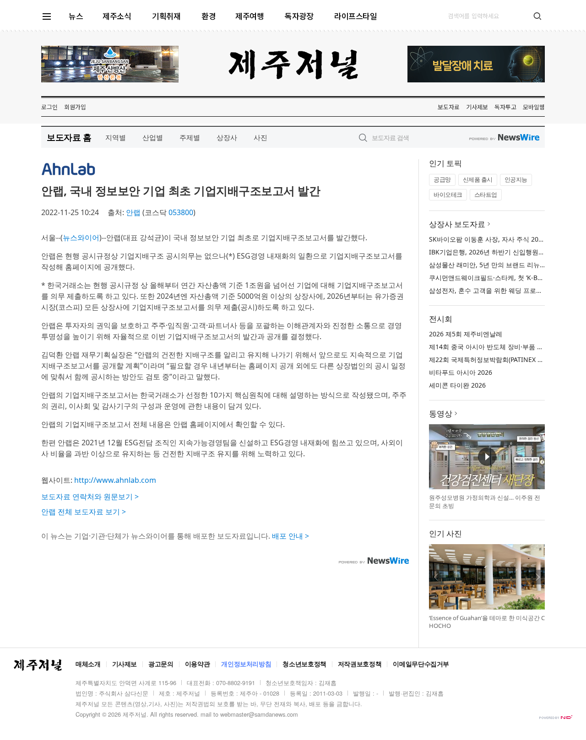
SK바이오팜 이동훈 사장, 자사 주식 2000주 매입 (498, 239)
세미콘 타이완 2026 (457, 385)
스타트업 (485, 194)
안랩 (133, 212)
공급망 (442, 179)
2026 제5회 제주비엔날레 (465, 333)
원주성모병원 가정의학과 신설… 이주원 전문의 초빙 (484, 501)
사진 (260, 137)
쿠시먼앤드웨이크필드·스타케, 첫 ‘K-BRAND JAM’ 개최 (507, 277)
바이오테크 (448, 194)
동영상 (440, 413)
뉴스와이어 (81, 237)
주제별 (189, 137)
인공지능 (516, 179)
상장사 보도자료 (457, 224)
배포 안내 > (290, 536)
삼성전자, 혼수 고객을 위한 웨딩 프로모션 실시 (496, 290)
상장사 (227, 137)
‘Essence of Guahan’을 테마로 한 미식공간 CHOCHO (487, 622)
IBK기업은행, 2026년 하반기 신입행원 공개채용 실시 (505, 252)
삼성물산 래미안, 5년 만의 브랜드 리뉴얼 (487, 264)
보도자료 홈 (69, 137)
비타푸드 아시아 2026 (460, 372)
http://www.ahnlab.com (115, 480)
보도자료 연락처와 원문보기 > (90, 497)
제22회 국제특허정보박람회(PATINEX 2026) (491, 359)
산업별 (152, 137)
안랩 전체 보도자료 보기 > (83, 512)
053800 (180, 212)
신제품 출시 (478, 179)
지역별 (115, 137)
